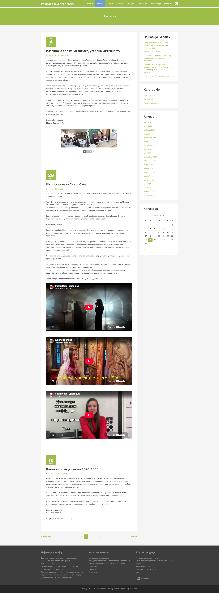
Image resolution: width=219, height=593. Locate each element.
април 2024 (148, 168)
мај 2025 (147, 153)
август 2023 (149, 180)
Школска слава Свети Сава (66, 184)
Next (134, 536)
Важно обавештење (152, 52)
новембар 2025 (150, 141)
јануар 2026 (149, 134)
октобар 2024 (149, 161)
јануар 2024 (149, 172)
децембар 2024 (150, 157)
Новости (49, 55)
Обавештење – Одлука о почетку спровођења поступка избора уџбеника (157, 58)
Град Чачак (93, 572)
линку (69, 518)
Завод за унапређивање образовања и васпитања (109, 561)
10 (100, 536)
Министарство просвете (99, 558)
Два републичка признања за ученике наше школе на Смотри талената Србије (157, 45)
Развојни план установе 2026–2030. (72, 469)
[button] (114, 3)
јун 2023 (147, 184)
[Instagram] (176, 3)
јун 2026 (147, 122)
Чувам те (92, 569)
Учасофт (135, 589)
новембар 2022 (150, 191)
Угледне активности (152, 103)
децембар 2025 (150, 138)
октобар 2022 (149, 195)
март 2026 (148, 126)
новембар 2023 (150, 176)
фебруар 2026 (149, 130)
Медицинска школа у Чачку (57, 3)
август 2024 (149, 165)
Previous (46, 536)
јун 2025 (147, 149)
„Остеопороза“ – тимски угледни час (159, 76)
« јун (145, 250)
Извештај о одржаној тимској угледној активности (83, 51)
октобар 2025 (149, 145)
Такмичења (148, 99)
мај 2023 (147, 188)
